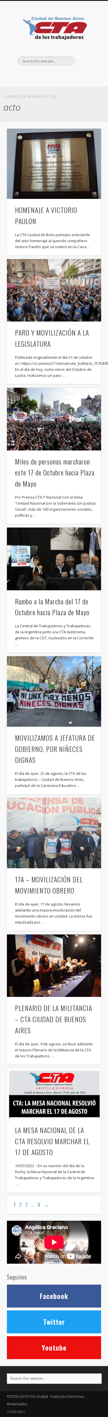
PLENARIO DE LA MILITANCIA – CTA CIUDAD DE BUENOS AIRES (53, 1019)
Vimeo (65, 75)
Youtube (54, 1347)
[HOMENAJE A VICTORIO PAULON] (54, 164)
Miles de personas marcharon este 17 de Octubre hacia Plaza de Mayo (54, 472)
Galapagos (16, 1411)
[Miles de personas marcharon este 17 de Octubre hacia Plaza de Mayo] (54, 419)
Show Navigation (87, 51)
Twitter (53, 75)
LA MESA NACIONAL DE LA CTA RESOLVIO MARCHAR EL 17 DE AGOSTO (52, 1141)
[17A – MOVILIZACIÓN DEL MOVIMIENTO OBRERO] (54, 833)
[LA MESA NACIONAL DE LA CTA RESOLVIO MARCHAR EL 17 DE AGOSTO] (54, 1093)
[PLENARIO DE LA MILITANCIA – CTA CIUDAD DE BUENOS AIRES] (54, 965)
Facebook (41, 75)
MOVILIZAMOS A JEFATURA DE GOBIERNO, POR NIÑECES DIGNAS (55, 748)
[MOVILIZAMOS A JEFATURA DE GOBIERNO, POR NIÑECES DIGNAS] (54, 691)
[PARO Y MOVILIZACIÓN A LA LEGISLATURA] (54, 290)
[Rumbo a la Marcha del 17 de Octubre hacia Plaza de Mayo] (54, 559)
